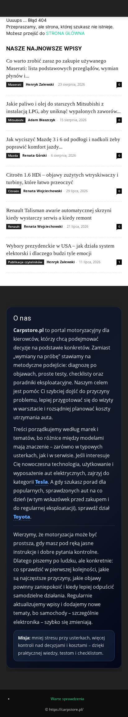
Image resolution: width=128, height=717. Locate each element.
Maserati (14, 84)
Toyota (21, 516)
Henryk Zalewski (40, 84)
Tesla (41, 481)
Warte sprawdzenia (67, 698)
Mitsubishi (16, 120)
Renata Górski (34, 155)
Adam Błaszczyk (41, 119)
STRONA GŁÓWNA (65, 33)
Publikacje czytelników (25, 262)
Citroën (13, 191)
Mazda (13, 155)
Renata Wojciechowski (42, 190)
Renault (14, 226)
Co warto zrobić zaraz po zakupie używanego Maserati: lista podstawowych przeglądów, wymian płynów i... (62, 68)
